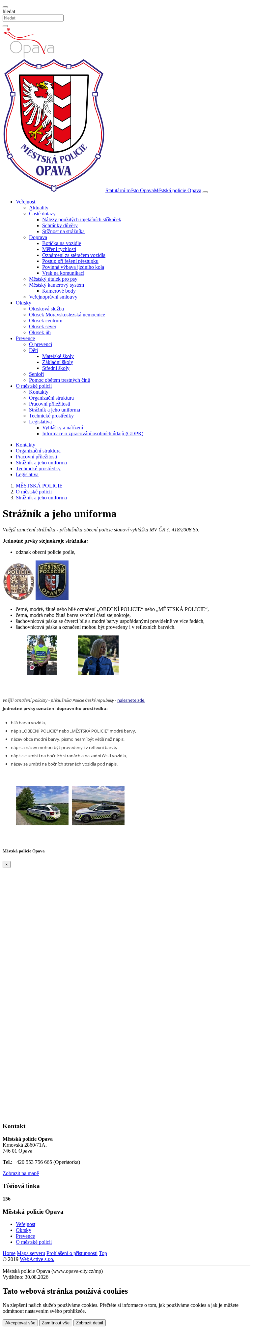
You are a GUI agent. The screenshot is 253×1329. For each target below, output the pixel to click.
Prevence (25, 1236)
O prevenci (40, 344)
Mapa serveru (31, 1253)
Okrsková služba (46, 308)
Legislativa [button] (40, 421)
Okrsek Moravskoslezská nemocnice (67, 314)
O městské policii (34, 1242)
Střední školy (56, 368)
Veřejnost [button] (25, 201)
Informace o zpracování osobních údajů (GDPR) (92, 433)
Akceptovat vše (20, 1322)
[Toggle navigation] (205, 192)
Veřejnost (25, 1224)
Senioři (36, 374)
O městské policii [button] (34, 386)
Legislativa (27, 474)
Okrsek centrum (45, 320)
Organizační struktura (51, 398)
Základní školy (57, 362)
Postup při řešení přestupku (70, 261)
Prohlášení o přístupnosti (72, 1253)
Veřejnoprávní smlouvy (53, 297)
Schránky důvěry (60, 225)
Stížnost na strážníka (63, 231)
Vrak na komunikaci (63, 273)
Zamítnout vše (56, 1322)
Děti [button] (33, 350)
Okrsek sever (42, 326)
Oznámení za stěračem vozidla (73, 255)
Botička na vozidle (61, 243)
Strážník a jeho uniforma (54, 410)
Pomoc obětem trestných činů (59, 380)
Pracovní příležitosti (49, 404)
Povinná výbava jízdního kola (73, 267)
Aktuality (38, 207)
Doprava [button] (38, 237)
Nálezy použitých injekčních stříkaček (81, 219)
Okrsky (23, 1230)
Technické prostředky (51, 415)
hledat (9, 11)
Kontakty (38, 392)
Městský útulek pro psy (53, 279)
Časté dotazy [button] (42, 213)
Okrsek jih (40, 332)
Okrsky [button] (23, 302)
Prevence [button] (25, 338)
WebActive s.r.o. (37, 1259)
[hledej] (5, 26)
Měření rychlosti (59, 249)
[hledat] (5, 7)
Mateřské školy (58, 356)
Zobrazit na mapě (21, 1173)
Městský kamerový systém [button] (56, 285)
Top (103, 1253)
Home (9, 1253)
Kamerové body (59, 291)
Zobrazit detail (89, 1322)
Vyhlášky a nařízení (62, 427)
